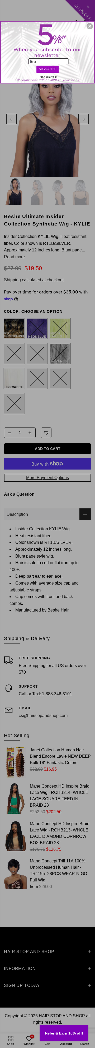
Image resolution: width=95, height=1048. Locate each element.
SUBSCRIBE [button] (47, 69)
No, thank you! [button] (48, 76)
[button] (90, 26)
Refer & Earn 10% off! (64, 1033)
